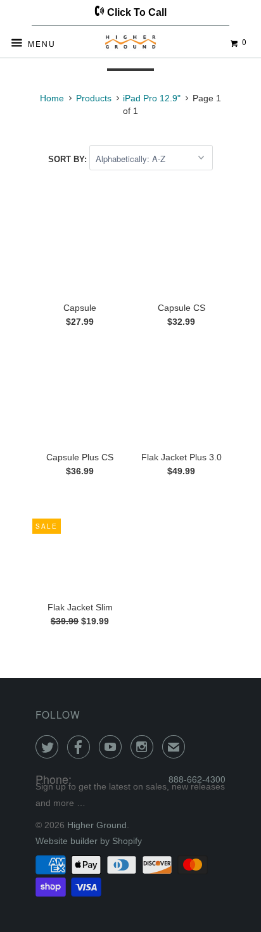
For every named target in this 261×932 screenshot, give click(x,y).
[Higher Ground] (130, 44)
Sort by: (68, 159)
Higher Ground (97, 825)
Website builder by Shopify (88, 841)
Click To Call (136, 12)
